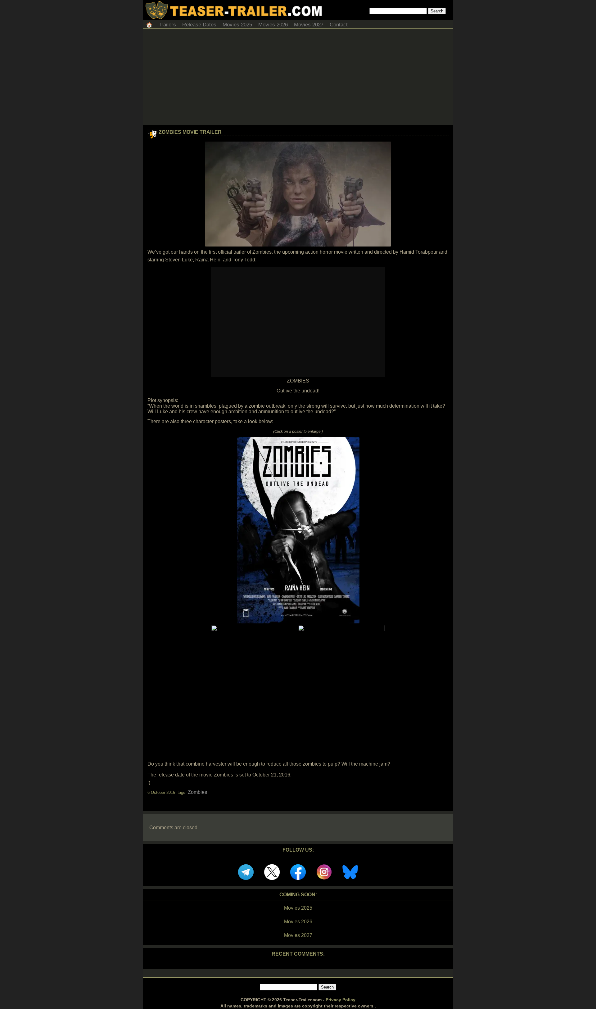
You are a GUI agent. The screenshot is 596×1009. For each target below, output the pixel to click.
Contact (339, 25)
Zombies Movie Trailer (190, 132)
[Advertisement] (298, 78)
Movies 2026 (273, 25)
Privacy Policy (340, 999)
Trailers (167, 25)
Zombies (197, 792)
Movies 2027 (308, 25)
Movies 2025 (237, 25)
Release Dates (199, 25)
